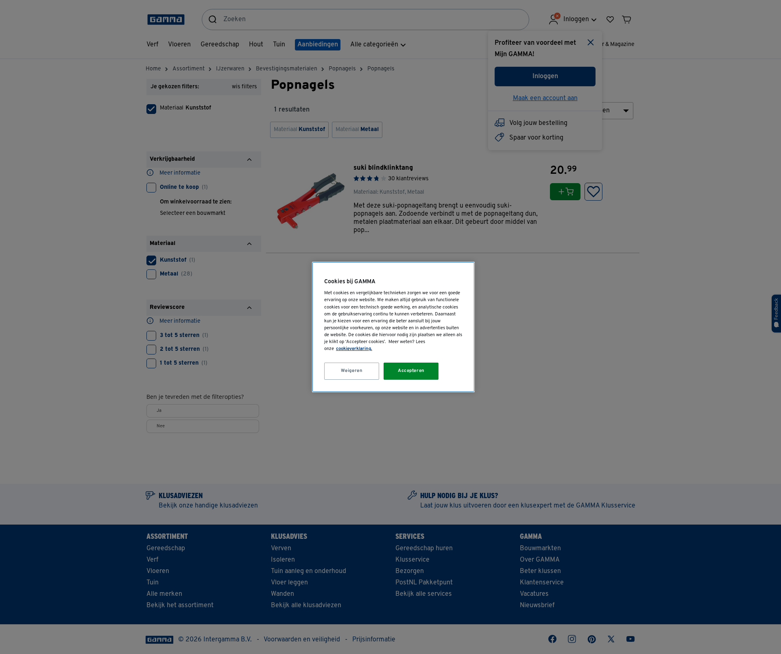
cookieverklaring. (354, 348)
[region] (393, 327)
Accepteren (411, 370)
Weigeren (352, 370)
